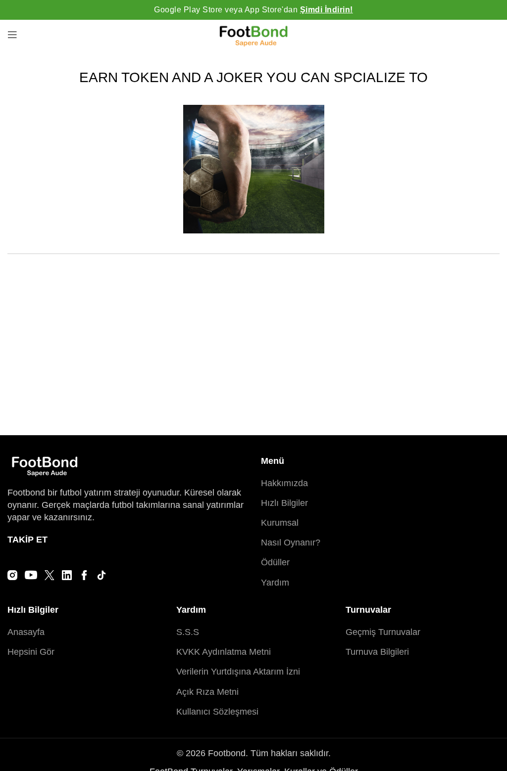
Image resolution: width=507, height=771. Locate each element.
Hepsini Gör (30, 652)
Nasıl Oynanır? (290, 542)
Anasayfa (26, 632)
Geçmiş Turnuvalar (383, 632)
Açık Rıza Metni (207, 692)
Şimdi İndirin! (326, 9)
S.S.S (187, 632)
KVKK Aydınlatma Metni (223, 652)
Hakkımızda (284, 483)
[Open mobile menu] (12, 35)
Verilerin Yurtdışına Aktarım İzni (238, 672)
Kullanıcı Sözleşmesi (217, 712)
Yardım (275, 583)
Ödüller (275, 562)
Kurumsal (280, 523)
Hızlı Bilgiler (284, 503)
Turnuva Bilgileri (377, 652)
